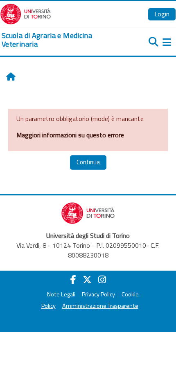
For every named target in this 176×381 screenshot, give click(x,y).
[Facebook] (73, 280)
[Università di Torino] (25, 13)
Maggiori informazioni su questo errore (70, 135)
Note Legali (61, 294)
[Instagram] (102, 280)
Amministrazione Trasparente (100, 305)
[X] (87, 280)
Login (161, 14)
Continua (88, 162)
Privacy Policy (98, 294)
